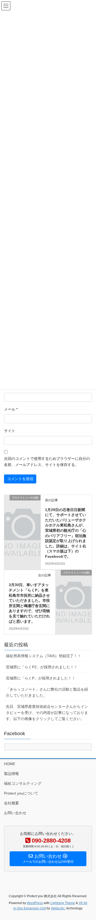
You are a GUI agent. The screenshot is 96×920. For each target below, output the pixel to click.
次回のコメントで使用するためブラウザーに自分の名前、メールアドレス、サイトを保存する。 (47, 461)
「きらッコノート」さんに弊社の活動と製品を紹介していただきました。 (47, 692)
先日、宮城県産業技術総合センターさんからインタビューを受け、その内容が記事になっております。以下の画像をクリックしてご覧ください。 (47, 712)
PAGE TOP (88, 887)
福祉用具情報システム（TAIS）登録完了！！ (43, 656)
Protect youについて (21, 793)
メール (11, 409)
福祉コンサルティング (22, 783)
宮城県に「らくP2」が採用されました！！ (42, 667)
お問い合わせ (15, 813)
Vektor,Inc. (58, 908)
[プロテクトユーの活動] (22, 505)
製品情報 (11, 773)
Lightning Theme (62, 903)
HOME (9, 764)
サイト (9, 431)
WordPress (35, 903)
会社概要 (11, 803)
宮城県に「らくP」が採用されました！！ (40, 678)
